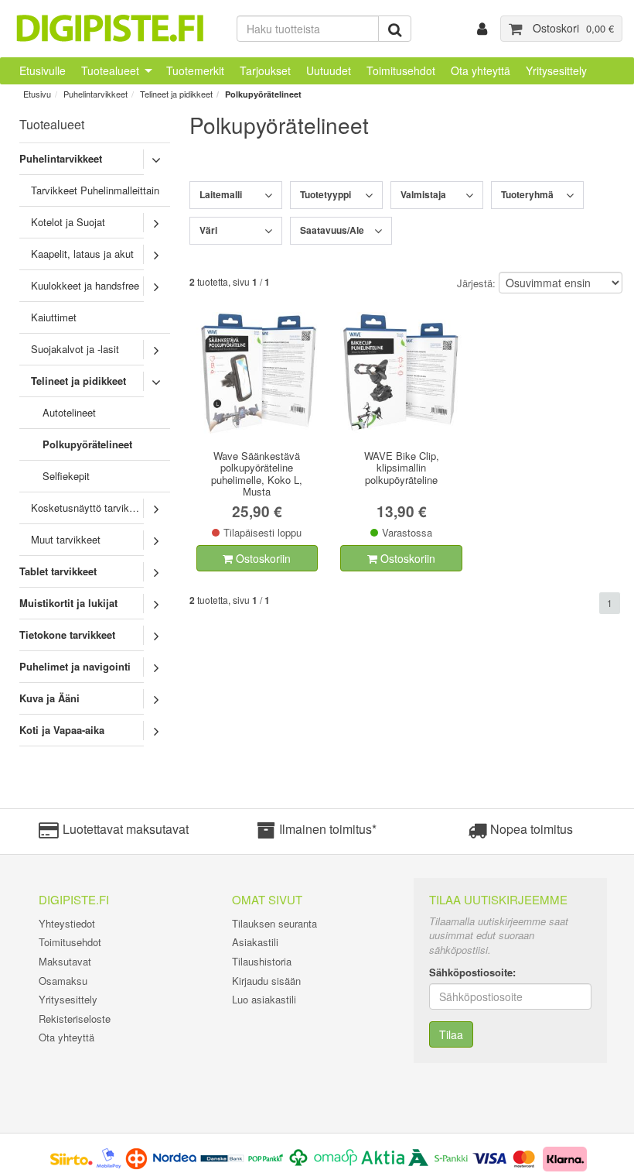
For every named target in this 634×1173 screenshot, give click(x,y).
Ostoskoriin (262, 558)
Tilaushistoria (261, 961)
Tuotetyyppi (325, 194)
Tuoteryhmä (527, 194)
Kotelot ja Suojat (68, 221)
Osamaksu (63, 980)
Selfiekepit (66, 475)
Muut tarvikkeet (66, 539)
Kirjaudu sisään (266, 980)
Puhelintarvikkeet (95, 93)
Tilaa (451, 1034)
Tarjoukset (265, 70)
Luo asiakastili (264, 999)
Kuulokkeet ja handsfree (85, 285)
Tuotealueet (110, 70)
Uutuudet (328, 70)
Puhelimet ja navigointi (75, 666)
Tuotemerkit (195, 70)
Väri (208, 230)
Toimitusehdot (400, 70)
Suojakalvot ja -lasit (75, 348)
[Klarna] (565, 1157)
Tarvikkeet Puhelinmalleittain (95, 190)
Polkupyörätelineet (263, 94)
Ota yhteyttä (480, 70)
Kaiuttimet (54, 317)
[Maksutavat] (293, 1157)
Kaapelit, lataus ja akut (82, 253)
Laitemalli (220, 194)
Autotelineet (69, 412)
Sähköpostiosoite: (472, 972)
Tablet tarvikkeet (58, 571)
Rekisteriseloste (75, 1018)
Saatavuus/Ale (332, 230)
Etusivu (37, 93)
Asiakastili (255, 942)
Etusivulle (42, 70)
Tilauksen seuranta (274, 923)
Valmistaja (423, 194)
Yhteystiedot (67, 923)
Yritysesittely (556, 70)
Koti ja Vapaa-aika (61, 729)
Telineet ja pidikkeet (176, 93)
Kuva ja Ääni (49, 698)
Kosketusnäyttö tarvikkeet (89, 507)
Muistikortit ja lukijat (68, 602)
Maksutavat (65, 961)
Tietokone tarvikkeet (67, 634)
